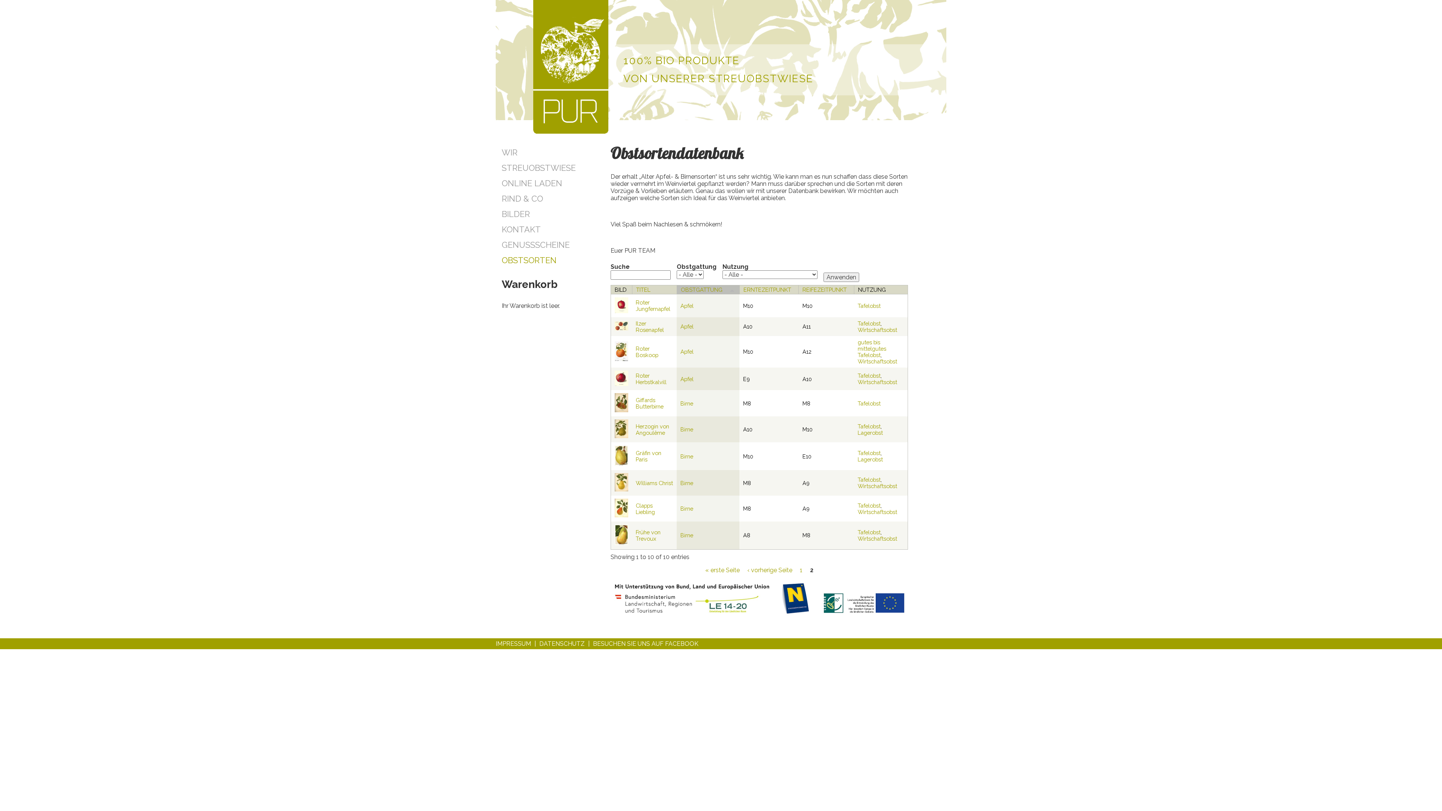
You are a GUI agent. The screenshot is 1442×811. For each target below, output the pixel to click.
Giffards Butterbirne (650, 403)
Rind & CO (522, 199)
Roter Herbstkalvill (651, 378)
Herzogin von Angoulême (652, 429)
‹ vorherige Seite (769, 570)
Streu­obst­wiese (539, 168)
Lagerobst (870, 433)
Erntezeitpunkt (767, 289)
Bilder (516, 214)
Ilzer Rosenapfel (650, 326)
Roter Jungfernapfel (653, 305)
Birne (686, 403)
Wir (509, 152)
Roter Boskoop (647, 351)
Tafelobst (869, 306)
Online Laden (532, 183)
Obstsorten (529, 260)
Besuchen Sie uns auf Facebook (645, 643)
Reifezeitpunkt (824, 289)
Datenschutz (562, 643)
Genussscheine (536, 245)
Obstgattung (696, 266)
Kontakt (521, 229)
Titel (643, 289)
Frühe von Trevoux (648, 535)
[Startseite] (570, 67)
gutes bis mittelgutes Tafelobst (872, 348)
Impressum (513, 643)
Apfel (687, 306)
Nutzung (735, 266)
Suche (620, 266)
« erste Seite (722, 570)
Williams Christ (654, 483)
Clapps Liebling (645, 508)
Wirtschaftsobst (877, 330)
